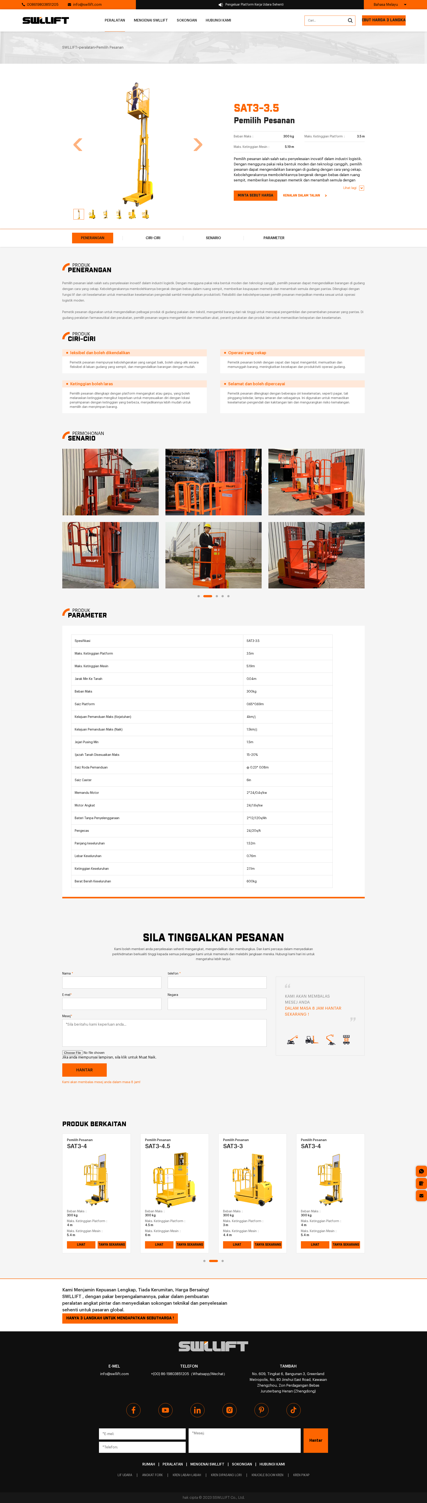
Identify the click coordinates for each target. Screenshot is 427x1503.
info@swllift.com (87, 4)
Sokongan (187, 20)
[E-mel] (421, 1195)
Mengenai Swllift (151, 20)
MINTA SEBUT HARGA (255, 195)
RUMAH (148, 1464)
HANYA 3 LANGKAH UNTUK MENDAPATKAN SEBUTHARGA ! (120, 1318)
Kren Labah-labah (187, 1475)
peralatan (115, 20)
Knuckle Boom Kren (267, 1475)
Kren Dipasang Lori (226, 1475)
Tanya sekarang (112, 1245)
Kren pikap (301, 1475)
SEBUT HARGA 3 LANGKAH (384, 20)
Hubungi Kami (218, 20)
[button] (77, 144)
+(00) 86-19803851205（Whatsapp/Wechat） (189, 1374)
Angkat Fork (152, 1475)
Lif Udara (125, 1475)
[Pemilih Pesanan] (96, 1179)
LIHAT (81, 1245)
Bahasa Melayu (386, 4)
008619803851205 (42, 4)
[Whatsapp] (421, 1171)
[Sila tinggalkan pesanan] (421, 1183)
